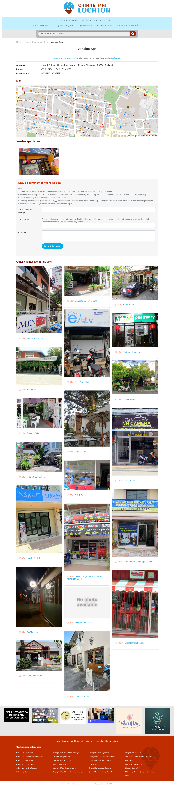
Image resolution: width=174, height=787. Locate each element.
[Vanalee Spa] (39, 161)
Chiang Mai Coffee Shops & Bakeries (29, 757)
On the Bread (129, 399)
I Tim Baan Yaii (82, 696)
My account (91, 20)
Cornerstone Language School (138, 562)
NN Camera (129, 480)
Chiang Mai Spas (40, 42)
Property (121, 25)
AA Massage (32, 632)
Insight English (33, 558)
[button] (87, 108)
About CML (105, 20)
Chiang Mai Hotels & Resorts (26, 768)
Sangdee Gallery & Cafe (86, 301)
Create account (76, 20)
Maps (35, 25)
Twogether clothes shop (135, 643)
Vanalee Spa (57, 42)
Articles (101, 25)
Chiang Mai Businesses (133, 764)
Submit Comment (52, 246)
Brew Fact (31, 390)
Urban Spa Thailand (36, 477)
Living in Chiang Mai (64, 25)
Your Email (23, 219)
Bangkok (79, 772)
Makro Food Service (84, 623)
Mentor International (36, 338)
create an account (68, 58)
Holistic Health (94, 764)
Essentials (45, 25)
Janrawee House (34, 676)
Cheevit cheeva (82, 451)
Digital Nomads (85, 25)
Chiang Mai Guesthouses (25, 764)
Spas (27, 42)
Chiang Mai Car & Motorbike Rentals (102, 757)
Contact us (88, 741)
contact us (115, 58)
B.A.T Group (80, 495)
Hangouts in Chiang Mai (24, 760)
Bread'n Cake (33, 433)
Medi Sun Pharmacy (132, 352)
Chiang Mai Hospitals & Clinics (100, 760)
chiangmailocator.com (74, 784)
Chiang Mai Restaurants (24, 753)
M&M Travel (128, 305)
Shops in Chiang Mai (132, 768)
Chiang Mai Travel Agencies (99, 753)
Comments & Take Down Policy (53, 197)
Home (64, 20)
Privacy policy (99, 741)
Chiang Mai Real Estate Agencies (64, 768)
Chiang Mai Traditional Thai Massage (66, 753)
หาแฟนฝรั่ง (134, 25)
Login (56, 58)
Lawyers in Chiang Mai (133, 753)
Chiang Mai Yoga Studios (61, 757)
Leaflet (132, 135)
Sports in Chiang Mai (60, 764)
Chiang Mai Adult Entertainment (64, 772)
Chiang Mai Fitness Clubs (62, 760)
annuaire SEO (107, 784)
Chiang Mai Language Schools (100, 768)
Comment (23, 232)
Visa (110, 25)
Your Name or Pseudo (25, 211)
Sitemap (108, 741)
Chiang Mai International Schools (100, 772)
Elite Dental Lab (82, 382)
